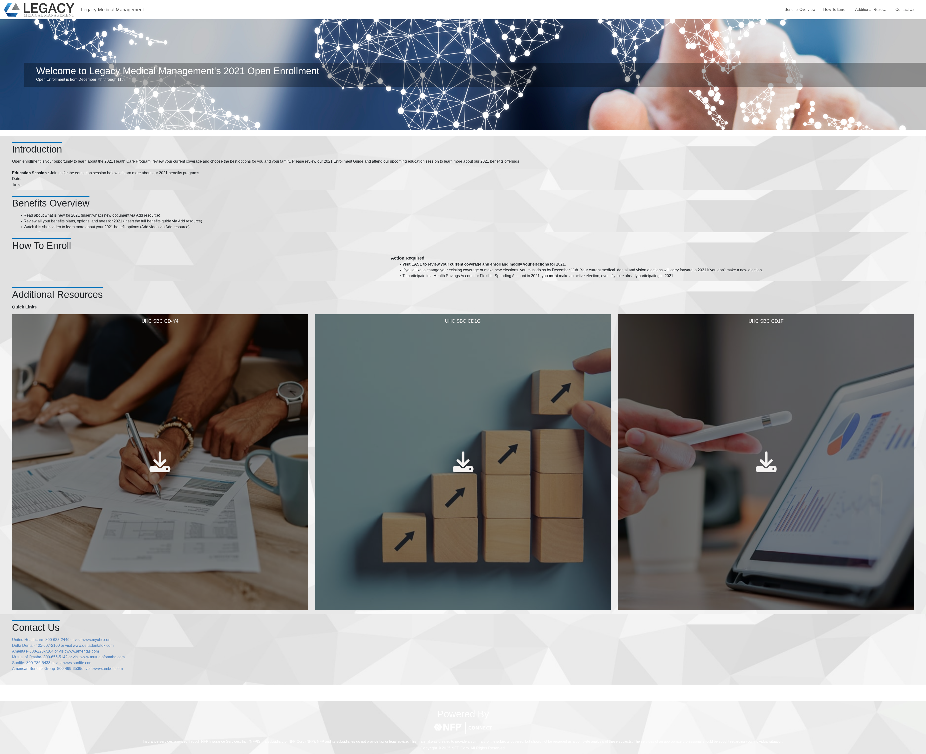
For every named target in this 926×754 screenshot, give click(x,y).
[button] (463, 728)
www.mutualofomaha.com (103, 657)
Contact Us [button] (904, 9)
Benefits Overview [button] (800, 9)
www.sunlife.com (77, 663)
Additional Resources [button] (871, 9)
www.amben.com (108, 669)
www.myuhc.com (96, 640)
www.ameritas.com (83, 651)
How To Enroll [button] (835, 9)
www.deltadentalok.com (93, 645)
